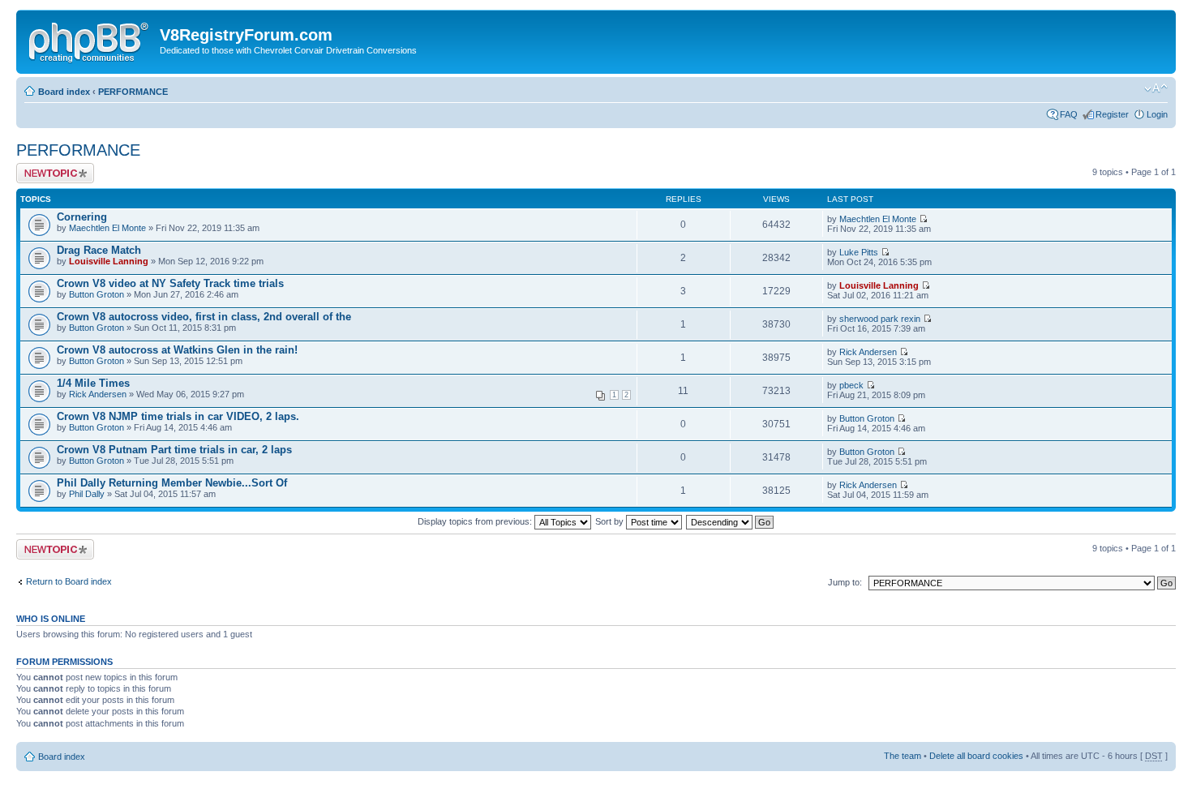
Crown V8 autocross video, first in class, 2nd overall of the (204, 317)
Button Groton (96, 294)
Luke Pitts (858, 252)
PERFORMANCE (133, 91)
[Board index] (90, 40)
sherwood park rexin (879, 319)
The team (902, 756)
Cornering (82, 217)
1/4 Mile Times (93, 383)
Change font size (1156, 88)
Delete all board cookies (976, 756)
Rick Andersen (868, 352)
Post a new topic (48, 168)
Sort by (610, 521)
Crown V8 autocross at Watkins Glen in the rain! (177, 350)
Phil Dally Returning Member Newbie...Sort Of (172, 483)
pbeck (851, 385)
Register (1112, 114)
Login (1157, 114)
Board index (64, 91)
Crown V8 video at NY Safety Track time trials (170, 283)
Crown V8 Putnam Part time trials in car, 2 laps (174, 450)
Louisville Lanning (108, 261)
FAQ (1069, 114)
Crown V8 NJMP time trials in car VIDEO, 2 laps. (178, 416)
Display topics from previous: (476, 521)
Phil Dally (87, 494)
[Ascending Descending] (730, 521)
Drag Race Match (99, 250)
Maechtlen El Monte (107, 228)
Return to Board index (69, 581)
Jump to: (845, 582)
